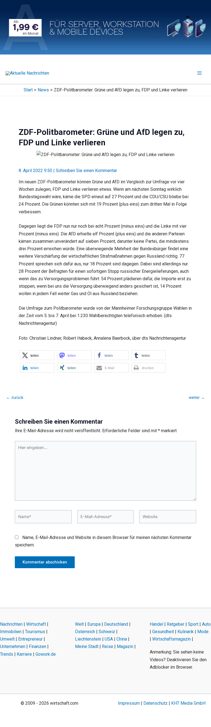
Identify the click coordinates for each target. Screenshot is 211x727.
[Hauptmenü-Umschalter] (199, 73)
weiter (197, 398)
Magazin (125, 646)
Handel (156, 624)
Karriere (24, 654)
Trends (6, 654)
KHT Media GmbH (188, 703)
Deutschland (116, 624)
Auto (206, 624)
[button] (37, 355)
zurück (14, 398)
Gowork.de (45, 654)
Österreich (85, 631)
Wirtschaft (36, 624)
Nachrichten (11, 624)
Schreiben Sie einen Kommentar (86, 170)
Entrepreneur (30, 639)
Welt (79, 624)
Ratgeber (175, 624)
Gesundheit (163, 631)
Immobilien (10, 631)
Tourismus (35, 631)
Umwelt (7, 639)
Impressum (129, 703)
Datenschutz (155, 703)
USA (109, 639)
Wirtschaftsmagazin (171, 639)
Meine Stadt (86, 646)
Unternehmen (12, 646)
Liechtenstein (88, 639)
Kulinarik (185, 631)
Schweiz (107, 631)
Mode (203, 631)
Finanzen (37, 646)
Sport (193, 624)
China (121, 639)
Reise (107, 646)
